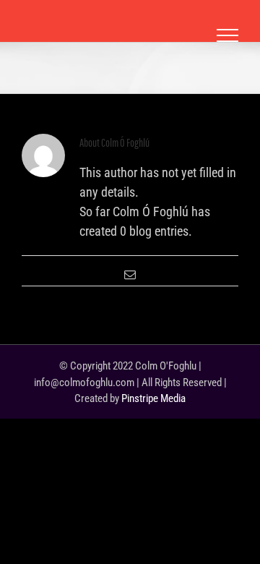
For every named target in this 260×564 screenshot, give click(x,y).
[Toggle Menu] (227, 35)
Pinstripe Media (153, 398)
